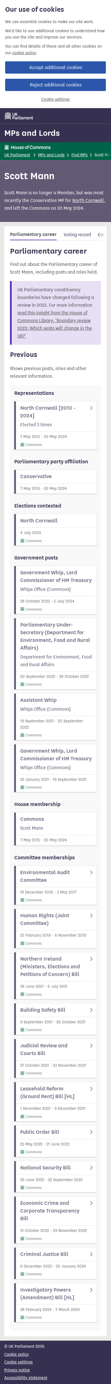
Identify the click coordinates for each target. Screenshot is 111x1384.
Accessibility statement (25, 1377)
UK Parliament (17, 155)
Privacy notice (17, 1370)
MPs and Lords (32, 133)
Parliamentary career (33, 234)
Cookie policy (16, 1354)
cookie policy (24, 52)
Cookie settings (55, 99)
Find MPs (79, 155)
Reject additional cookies (55, 85)
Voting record (77, 234)
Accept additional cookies (55, 67)
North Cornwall (88, 200)
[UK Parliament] (19, 116)
